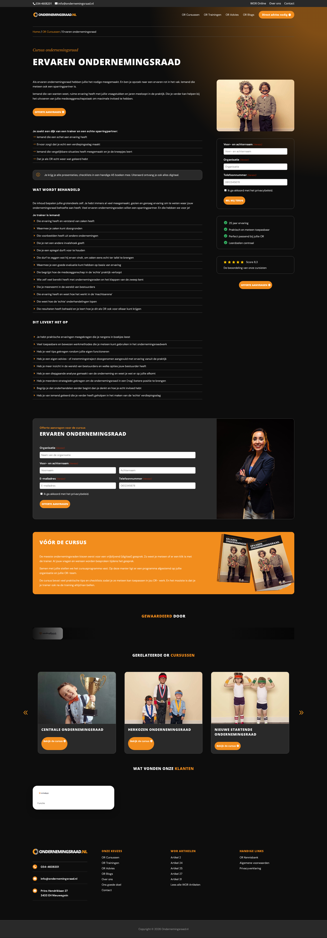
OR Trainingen (110, 863)
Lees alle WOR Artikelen (185, 884)
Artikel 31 (176, 879)
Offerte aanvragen (48, 112)
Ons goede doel (111, 884)
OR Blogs (107, 874)
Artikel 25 (177, 868)
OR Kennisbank (249, 857)
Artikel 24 (177, 863)
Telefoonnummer (240, 175)
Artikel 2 (176, 857)
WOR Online (258, 3)
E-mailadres (52, 478)
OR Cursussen (51, 32)
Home (36, 32)
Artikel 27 (176, 874)
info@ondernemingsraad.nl (59, 879)
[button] (301, 712)
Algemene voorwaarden (254, 863)
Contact (289, 3)
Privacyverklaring (250, 868)
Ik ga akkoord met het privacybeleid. (250, 190)
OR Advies (108, 868)
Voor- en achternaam (243, 144)
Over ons (275, 3)
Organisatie (236, 159)
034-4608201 (44, 3)
